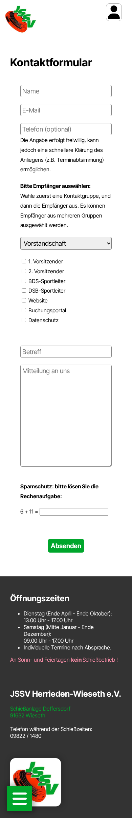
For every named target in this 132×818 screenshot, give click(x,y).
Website (37, 300)
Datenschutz (43, 320)
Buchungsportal (46, 310)
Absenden (66, 546)
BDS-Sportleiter (46, 281)
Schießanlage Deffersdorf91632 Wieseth (40, 712)
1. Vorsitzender (45, 261)
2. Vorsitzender (45, 271)
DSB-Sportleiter (46, 290)
